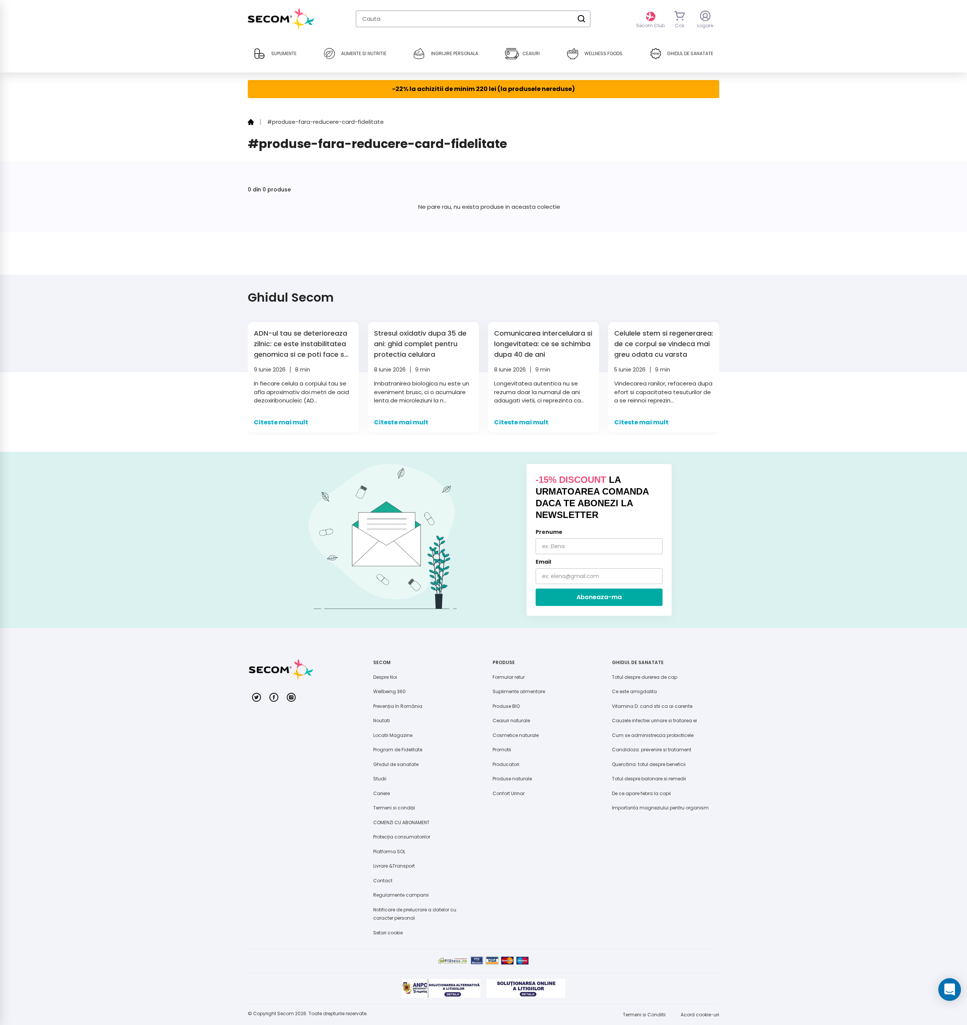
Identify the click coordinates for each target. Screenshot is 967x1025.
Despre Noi (385, 677)
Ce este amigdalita (634, 691)
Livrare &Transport (394, 866)
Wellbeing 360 (389, 691)
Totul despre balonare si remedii (649, 778)
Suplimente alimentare (519, 691)
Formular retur (509, 677)
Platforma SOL (389, 851)
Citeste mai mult (281, 422)
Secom (285, 1013)
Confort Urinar (509, 793)
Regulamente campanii (401, 895)
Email (543, 562)
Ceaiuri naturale (511, 720)
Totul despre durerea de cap (644, 677)
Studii (379, 778)
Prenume (549, 532)
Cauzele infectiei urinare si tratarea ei (654, 720)
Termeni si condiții (394, 808)
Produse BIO (506, 706)
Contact (382, 880)
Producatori (506, 764)
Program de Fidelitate (397, 749)
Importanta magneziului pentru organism (660, 808)
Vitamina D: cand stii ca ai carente (652, 706)
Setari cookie (388, 932)
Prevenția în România (397, 706)
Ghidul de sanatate (396, 764)
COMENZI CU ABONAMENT (401, 822)
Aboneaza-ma (599, 597)
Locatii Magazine (392, 735)
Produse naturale (512, 778)
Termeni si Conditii (644, 1014)
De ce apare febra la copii (641, 793)
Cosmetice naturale (516, 735)
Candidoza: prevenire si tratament (651, 749)
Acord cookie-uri (700, 1014)
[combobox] (473, 19)
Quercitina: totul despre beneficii (649, 764)
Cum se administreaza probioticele (653, 735)
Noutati (381, 720)
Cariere (381, 793)
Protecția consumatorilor (401, 837)
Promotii (502, 749)
